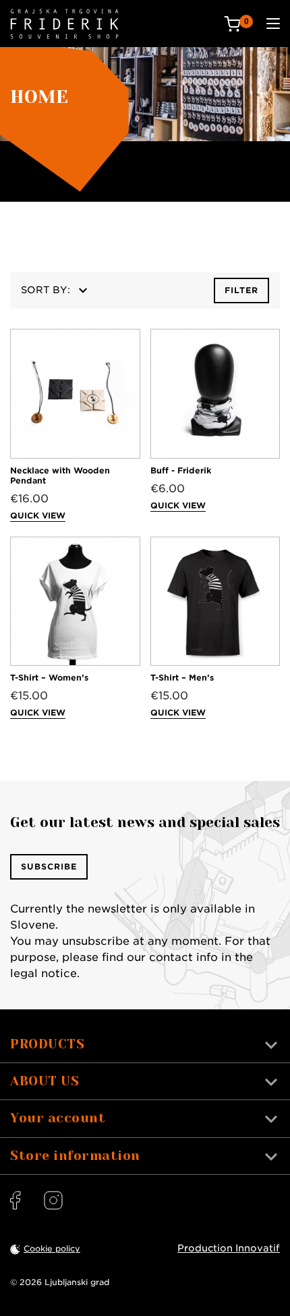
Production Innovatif (228, 1248)
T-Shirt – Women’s (49, 677)
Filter (241, 290)
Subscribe (49, 866)
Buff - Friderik (180, 470)
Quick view (37, 515)
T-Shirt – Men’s (182, 677)
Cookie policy (52, 1248)
